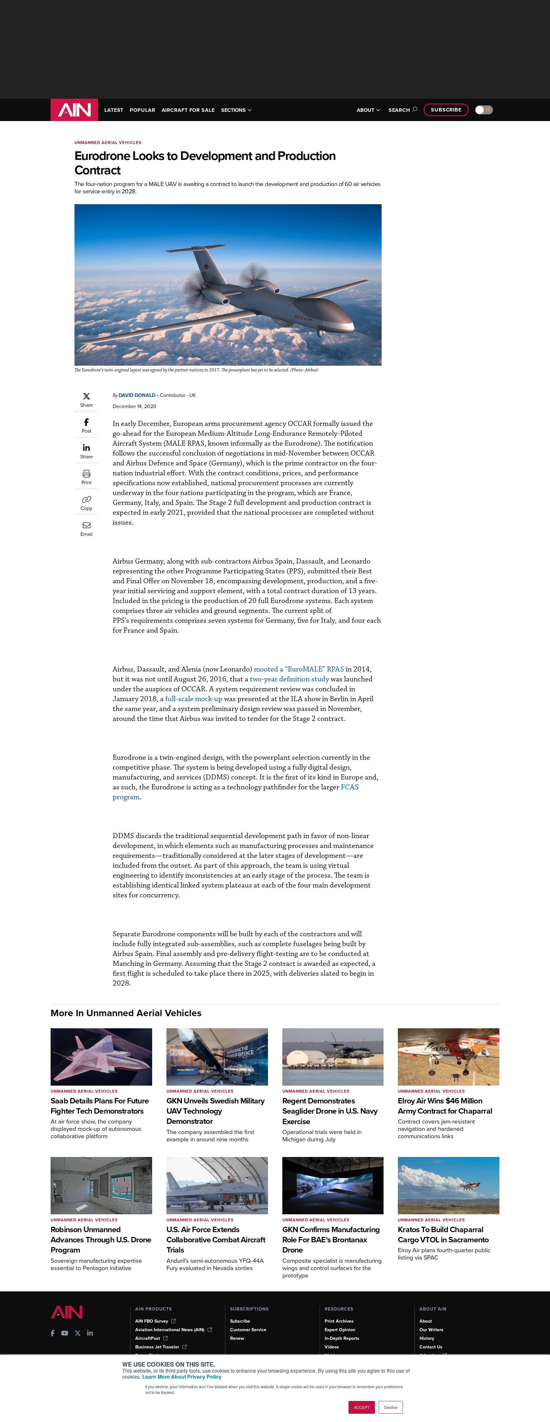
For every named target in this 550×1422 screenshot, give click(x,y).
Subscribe (446, 109)
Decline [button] (391, 1407)
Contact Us (431, 1347)
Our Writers (431, 1329)
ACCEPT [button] (362, 1407)
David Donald (137, 395)
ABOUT (365, 110)
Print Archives (339, 1321)
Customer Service (248, 1329)
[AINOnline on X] (77, 1334)
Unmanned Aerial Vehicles (108, 143)
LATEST (113, 110)
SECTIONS (233, 110)
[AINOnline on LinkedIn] (90, 1334)
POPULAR (142, 110)
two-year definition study (289, 679)
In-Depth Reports (342, 1338)
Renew (237, 1338)
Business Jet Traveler (157, 1347)
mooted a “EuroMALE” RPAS (299, 669)
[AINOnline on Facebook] (53, 1334)
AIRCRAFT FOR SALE (188, 110)
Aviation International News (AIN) (169, 1329)
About (426, 1321)
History (427, 1338)
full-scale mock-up (193, 699)
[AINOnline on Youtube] (64, 1334)
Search (399, 110)
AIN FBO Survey (151, 1321)
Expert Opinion (340, 1329)
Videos (332, 1347)
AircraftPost (147, 1338)
